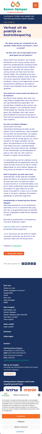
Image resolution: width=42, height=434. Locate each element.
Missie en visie (9, 288)
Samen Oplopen (10, 312)
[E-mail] (35, 263)
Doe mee (7, 298)
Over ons (7, 285)
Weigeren (21, 421)
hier (9, 227)
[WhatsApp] (32, 263)
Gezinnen (7, 332)
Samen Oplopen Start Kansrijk (15, 315)
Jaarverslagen (9, 300)
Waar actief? (9, 324)
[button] (39, 395)
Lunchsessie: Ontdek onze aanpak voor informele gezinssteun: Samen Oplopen (19, 17)
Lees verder (8, 22)
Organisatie (17, 246)
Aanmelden (9, 374)
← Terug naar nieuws (13, 253)
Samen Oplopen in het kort (14, 290)
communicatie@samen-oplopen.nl (16, 360)
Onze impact (8, 319)
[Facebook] (23, 263)
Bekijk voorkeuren (21, 427)
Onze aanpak (9, 307)
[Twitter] (26, 263)
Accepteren (21, 416)
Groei (6, 295)
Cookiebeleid (20, 431)
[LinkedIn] (29, 263)
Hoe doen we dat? (11, 317)
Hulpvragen (8, 336)
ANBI (6, 302)
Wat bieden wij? (10, 310)
